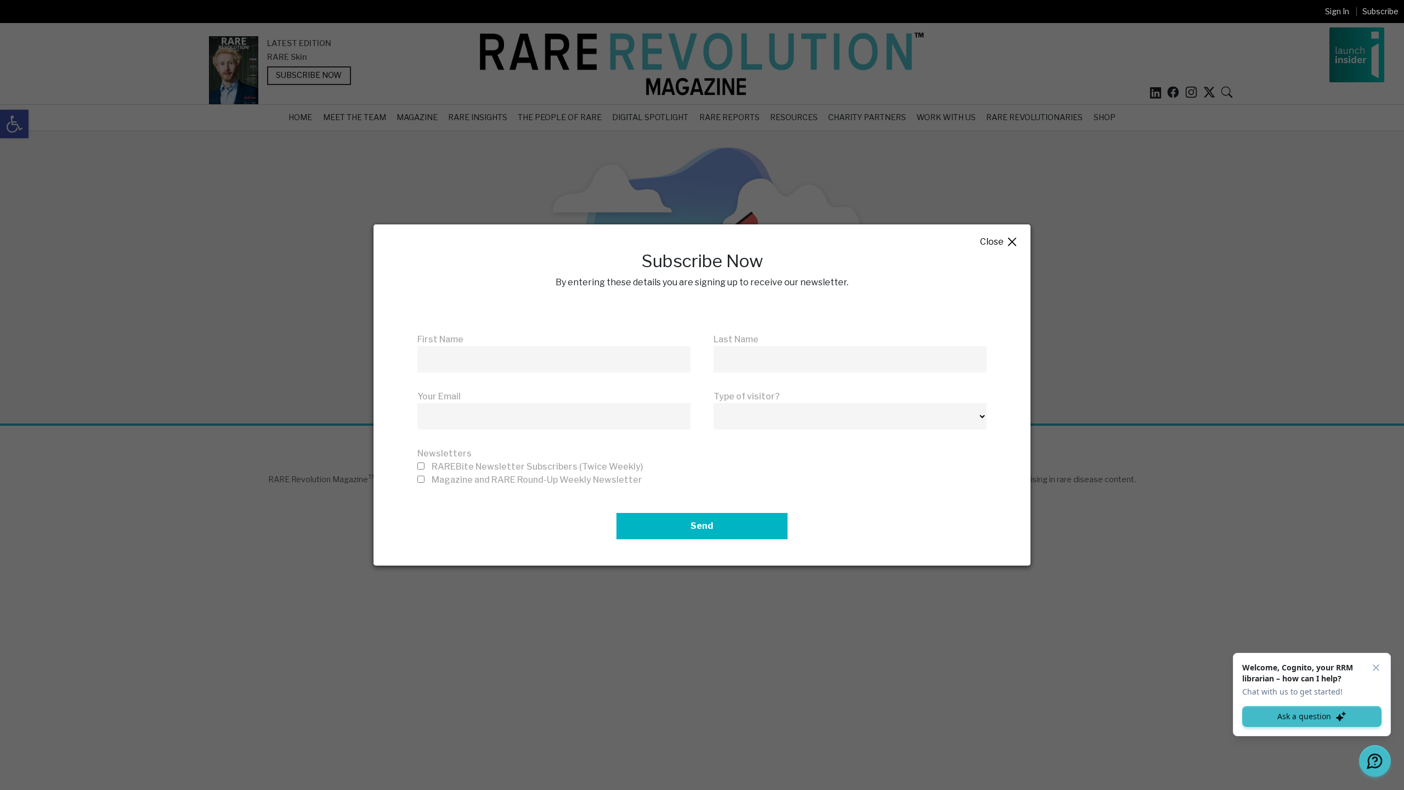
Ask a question (1304, 716)
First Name (440, 339)
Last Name (736, 339)
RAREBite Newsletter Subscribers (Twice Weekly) (537, 466)
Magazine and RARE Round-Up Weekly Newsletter (537, 480)
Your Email (439, 396)
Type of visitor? (747, 396)
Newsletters (444, 453)
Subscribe (1380, 11)
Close (999, 242)
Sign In (1337, 11)
